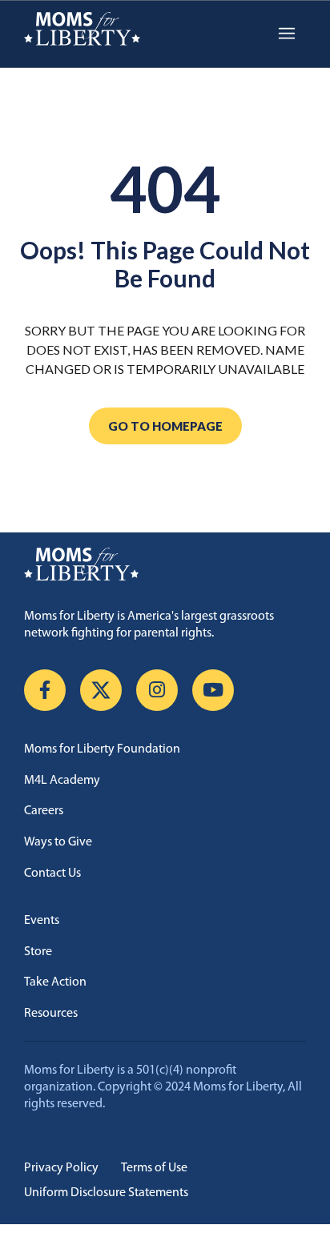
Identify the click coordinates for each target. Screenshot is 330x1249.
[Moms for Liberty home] (165, 564)
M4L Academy (62, 780)
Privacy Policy (61, 1168)
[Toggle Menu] (287, 34)
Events (41, 920)
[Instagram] (157, 690)
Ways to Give (58, 842)
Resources (51, 1013)
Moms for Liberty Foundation (102, 749)
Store (38, 952)
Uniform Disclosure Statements (106, 1193)
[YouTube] (213, 690)
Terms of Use (154, 1168)
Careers (43, 811)
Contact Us (52, 873)
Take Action (55, 982)
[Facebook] (45, 690)
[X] (101, 690)
